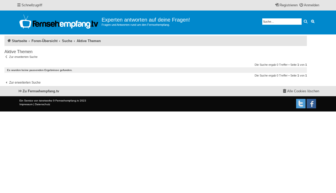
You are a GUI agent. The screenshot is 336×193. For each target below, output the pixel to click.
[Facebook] (311, 103)
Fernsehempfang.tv (67, 100)
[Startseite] (59, 22)
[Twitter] (301, 103)
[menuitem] (309, 5)
